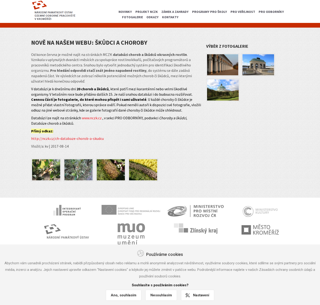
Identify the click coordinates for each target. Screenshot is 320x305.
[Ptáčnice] (258, 64)
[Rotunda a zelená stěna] (223, 89)
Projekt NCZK (146, 12)
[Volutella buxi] (111, 169)
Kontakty (170, 17)
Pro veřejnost (243, 12)
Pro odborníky (271, 12)
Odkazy (152, 17)
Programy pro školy (209, 12)
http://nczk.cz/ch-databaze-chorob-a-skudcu (67, 138)
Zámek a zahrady (175, 12)
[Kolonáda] (222, 64)
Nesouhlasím (161, 295)
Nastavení (201, 295)
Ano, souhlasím (123, 295)
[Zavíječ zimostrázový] (46, 169)
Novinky (125, 12)
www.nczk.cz (92, 118)
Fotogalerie (132, 17)
